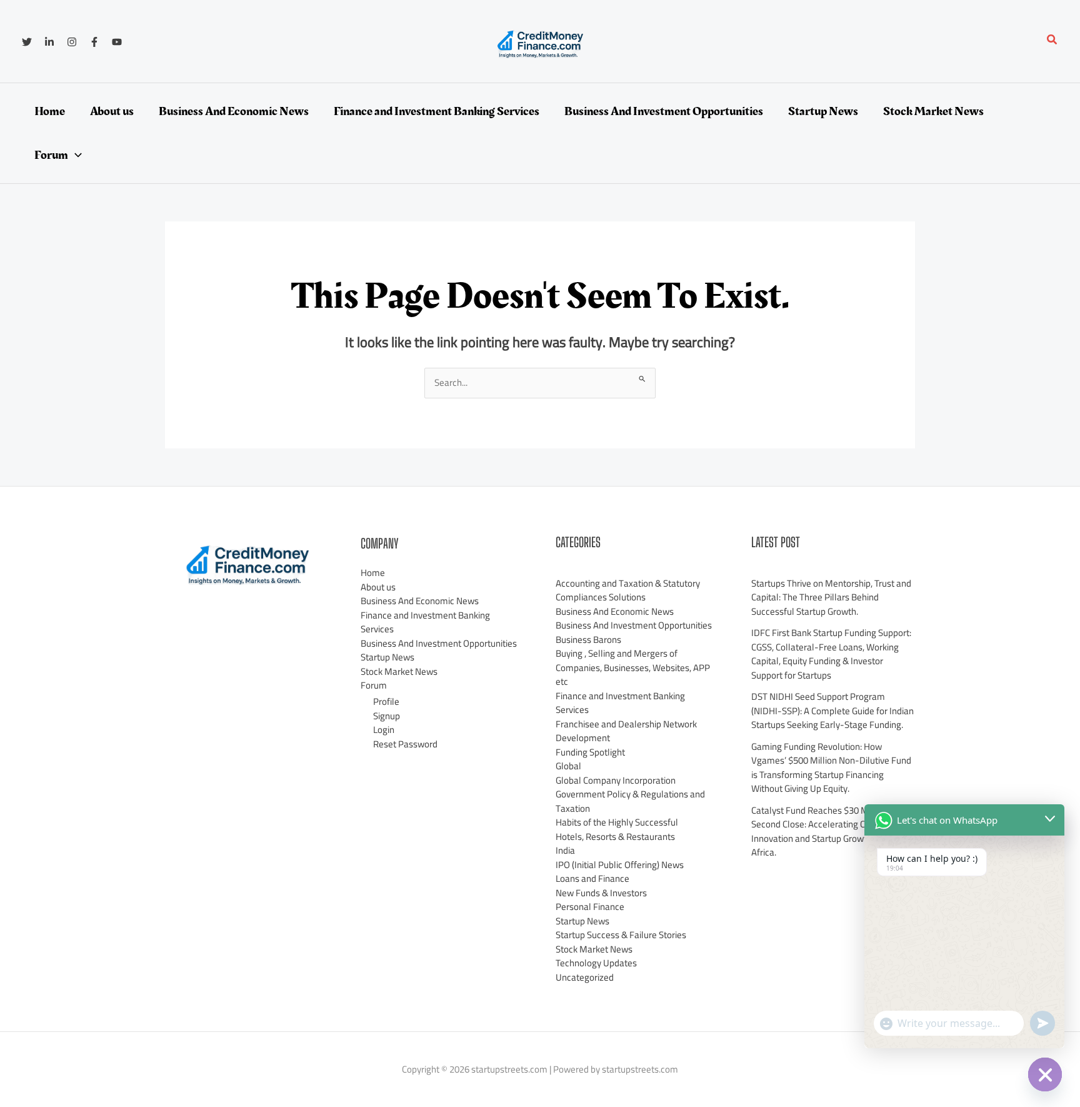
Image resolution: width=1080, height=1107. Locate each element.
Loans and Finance (592, 878)
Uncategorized (585, 977)
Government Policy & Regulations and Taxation (630, 801)
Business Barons (588, 639)
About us (378, 587)
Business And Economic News (420, 601)
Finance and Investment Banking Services (425, 622)
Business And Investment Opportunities (439, 643)
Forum (374, 685)
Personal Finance (590, 906)
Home (373, 573)
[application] (75, 155)
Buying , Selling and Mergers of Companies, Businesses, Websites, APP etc (633, 667)
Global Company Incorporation (616, 780)
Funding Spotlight (590, 752)
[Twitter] (27, 42)
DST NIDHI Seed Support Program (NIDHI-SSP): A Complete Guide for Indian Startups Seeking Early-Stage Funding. (832, 710)
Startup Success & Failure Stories (621, 935)
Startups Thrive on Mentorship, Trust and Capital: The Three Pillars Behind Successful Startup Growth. (831, 597)
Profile (386, 701)
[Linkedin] (49, 42)
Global (568, 766)
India (565, 850)
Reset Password (405, 744)
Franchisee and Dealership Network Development (626, 731)
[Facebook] (94, 42)
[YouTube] (117, 42)
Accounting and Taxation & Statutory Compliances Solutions (628, 590)
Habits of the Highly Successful (617, 822)
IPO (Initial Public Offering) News (620, 865)
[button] (1052, 41)
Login (383, 729)
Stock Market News (399, 671)
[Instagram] (72, 42)
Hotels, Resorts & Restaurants (615, 836)
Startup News (387, 657)
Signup (386, 716)
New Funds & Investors (601, 893)
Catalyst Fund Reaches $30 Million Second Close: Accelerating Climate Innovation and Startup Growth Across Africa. (826, 831)
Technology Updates (596, 963)
